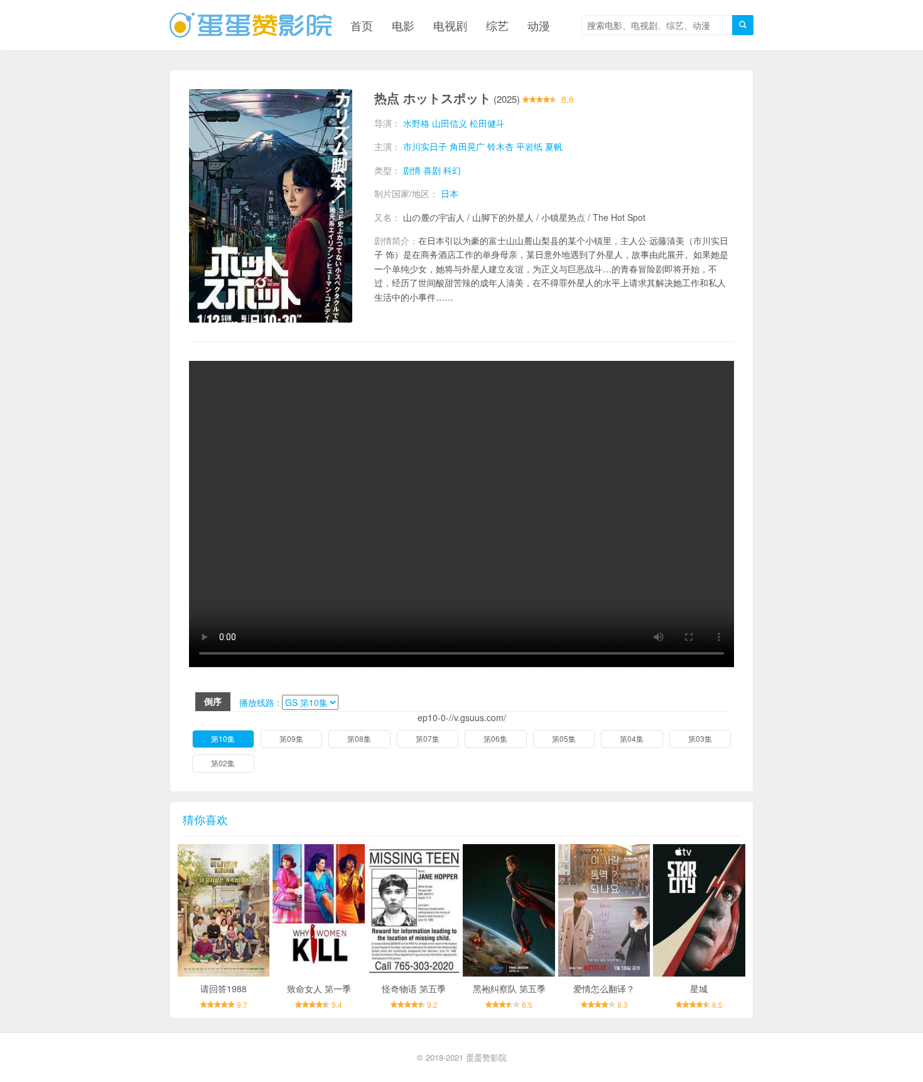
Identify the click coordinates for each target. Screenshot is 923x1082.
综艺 (497, 25)
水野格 (416, 123)
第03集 (700, 738)
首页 (361, 25)
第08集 (359, 738)
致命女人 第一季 (319, 988)
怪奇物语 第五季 (414, 988)
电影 (403, 25)
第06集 (495, 738)
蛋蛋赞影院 (486, 1057)
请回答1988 (223, 988)
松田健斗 (487, 123)
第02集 (223, 763)
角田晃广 (467, 146)
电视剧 (450, 25)
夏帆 (554, 146)
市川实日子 (425, 146)
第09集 (291, 738)
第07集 (428, 738)
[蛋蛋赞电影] (251, 25)
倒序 (213, 701)
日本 (449, 193)
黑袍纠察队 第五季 (509, 988)
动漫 (538, 25)
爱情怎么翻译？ (604, 988)
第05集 (564, 738)
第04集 (632, 738)
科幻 (452, 170)
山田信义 (449, 123)
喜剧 (432, 170)
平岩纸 (529, 146)
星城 (699, 988)
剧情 (412, 170)
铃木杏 (500, 146)
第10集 (223, 738)
